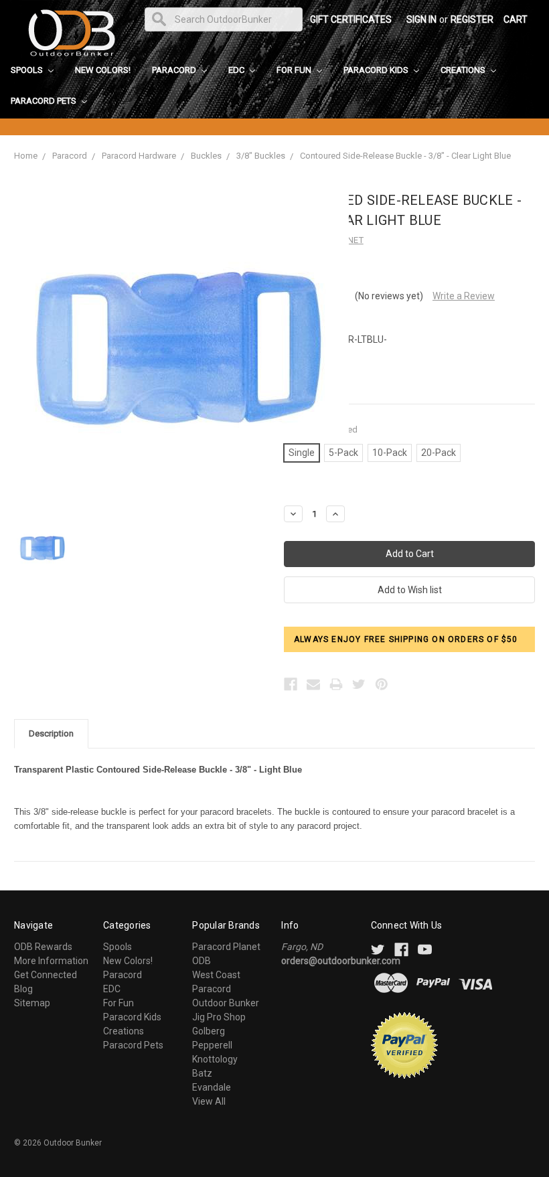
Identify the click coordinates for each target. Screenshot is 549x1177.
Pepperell (212, 1045)
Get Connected (45, 974)
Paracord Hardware (139, 156)
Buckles (206, 156)
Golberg (208, 1031)
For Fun (295, 70)
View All (209, 1101)
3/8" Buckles (260, 156)
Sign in (421, 19)
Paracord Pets (44, 101)
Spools (28, 70)
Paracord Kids (376, 70)
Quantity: (321, 429)
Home (25, 156)
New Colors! (103, 70)
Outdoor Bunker (225, 1003)
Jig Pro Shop (219, 1017)
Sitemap (32, 1003)
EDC (237, 70)
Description (51, 733)
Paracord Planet (226, 946)
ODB (201, 960)
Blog (23, 989)
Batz (202, 1073)
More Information (51, 960)
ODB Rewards (43, 946)
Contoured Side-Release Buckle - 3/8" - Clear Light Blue (405, 156)
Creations (464, 70)
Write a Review (464, 296)
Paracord (175, 70)
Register (472, 19)
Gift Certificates (351, 19)
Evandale (211, 1087)
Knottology (215, 1059)
